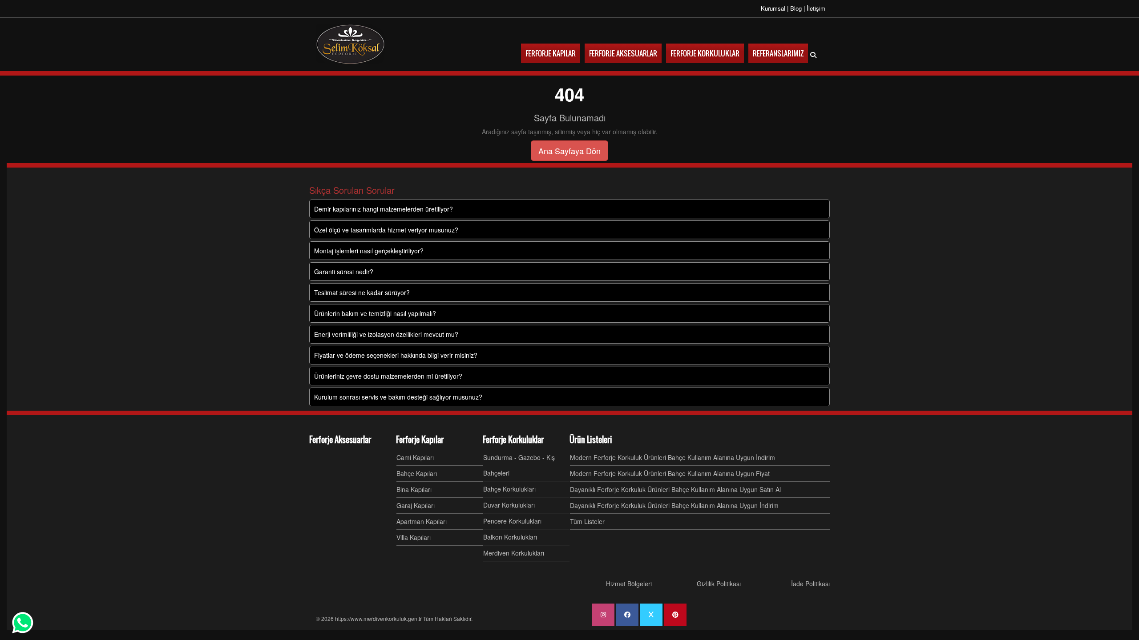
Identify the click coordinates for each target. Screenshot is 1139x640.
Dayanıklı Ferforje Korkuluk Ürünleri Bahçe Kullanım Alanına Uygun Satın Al (675, 489)
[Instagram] (603, 615)
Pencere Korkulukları (512, 520)
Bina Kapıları (414, 489)
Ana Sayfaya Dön (569, 150)
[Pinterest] (675, 615)
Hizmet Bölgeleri (629, 583)
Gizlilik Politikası (719, 583)
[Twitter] (651, 615)
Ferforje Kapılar (420, 439)
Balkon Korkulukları (510, 536)
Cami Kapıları (415, 457)
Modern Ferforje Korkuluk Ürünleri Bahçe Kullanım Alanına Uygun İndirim (672, 457)
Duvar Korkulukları (509, 504)
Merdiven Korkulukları (513, 552)
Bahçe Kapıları (416, 473)
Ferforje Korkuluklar (513, 439)
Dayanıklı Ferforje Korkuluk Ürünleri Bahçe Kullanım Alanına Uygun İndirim (674, 505)
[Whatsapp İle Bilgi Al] (23, 623)
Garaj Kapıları (415, 505)
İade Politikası (810, 583)
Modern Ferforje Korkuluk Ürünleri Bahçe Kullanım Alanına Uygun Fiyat (670, 473)
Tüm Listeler (587, 521)
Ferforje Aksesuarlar (340, 439)
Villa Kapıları (413, 537)
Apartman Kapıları (421, 521)
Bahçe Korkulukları (509, 488)
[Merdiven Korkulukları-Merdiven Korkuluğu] (350, 44)
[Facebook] (627, 615)
